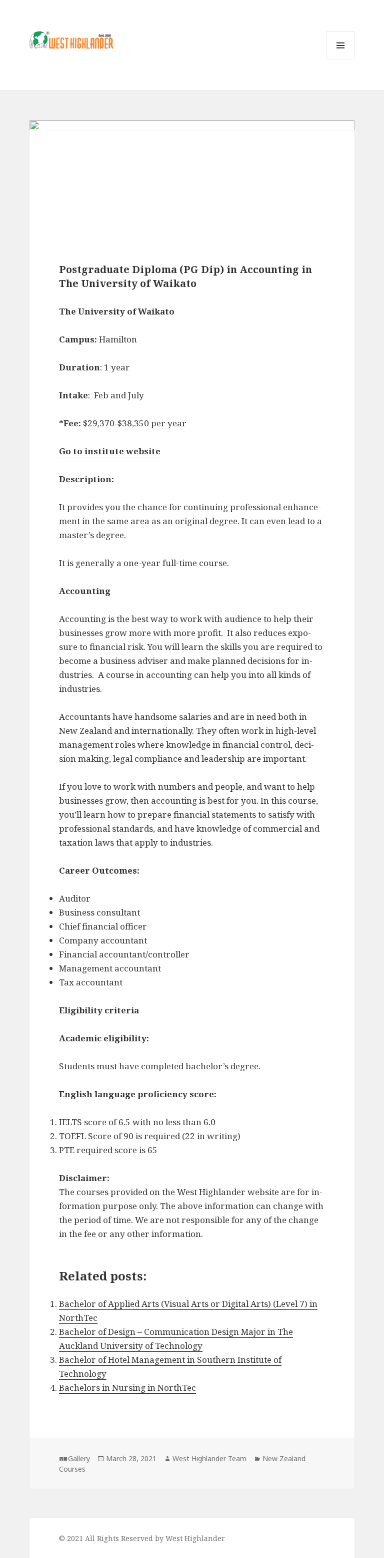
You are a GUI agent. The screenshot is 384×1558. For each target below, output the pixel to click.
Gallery (79, 1458)
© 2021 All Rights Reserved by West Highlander (142, 1538)
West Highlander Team (209, 1458)
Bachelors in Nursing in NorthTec (127, 1387)
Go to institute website (109, 451)
